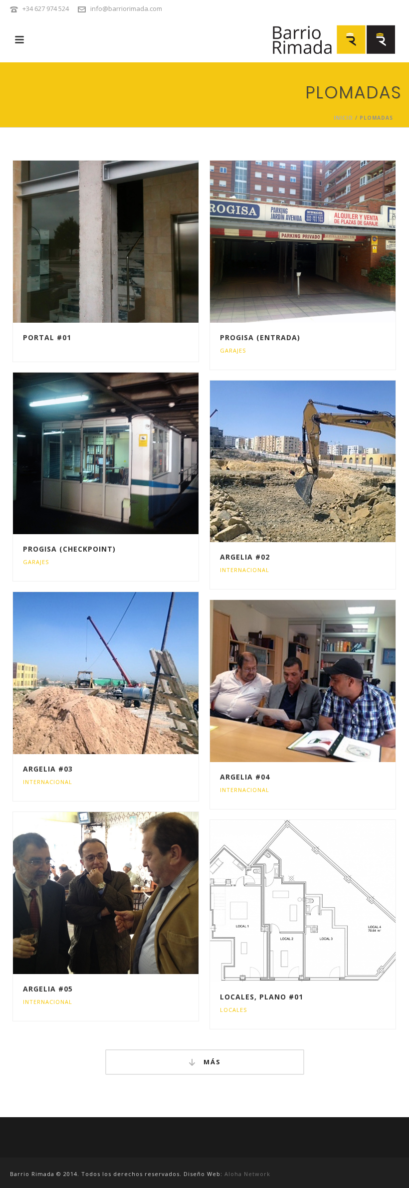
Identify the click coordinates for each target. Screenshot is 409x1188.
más (211, 1061)
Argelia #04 (245, 777)
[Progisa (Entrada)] (324, 241)
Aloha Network (247, 1174)
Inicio (343, 117)
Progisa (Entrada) (260, 337)
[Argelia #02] (324, 461)
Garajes (233, 350)
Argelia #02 (245, 557)
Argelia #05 (48, 988)
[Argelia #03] (127, 673)
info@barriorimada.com (126, 8)
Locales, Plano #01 (261, 996)
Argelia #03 (48, 769)
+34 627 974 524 (45, 8)
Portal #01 (47, 337)
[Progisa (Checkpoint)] (127, 453)
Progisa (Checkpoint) (69, 549)
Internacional (244, 570)
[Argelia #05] (127, 893)
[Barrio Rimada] (336, 39)
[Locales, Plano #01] (324, 901)
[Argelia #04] (324, 681)
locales (233, 1009)
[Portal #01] (127, 241)
